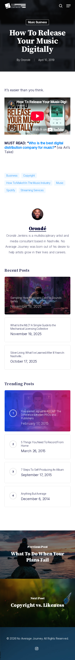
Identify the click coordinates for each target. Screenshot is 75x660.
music (59, 182)
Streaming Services (32, 190)
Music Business (37, 22)
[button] (68, 6)
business (12, 175)
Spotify (10, 190)
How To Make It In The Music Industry (28, 182)
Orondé (25, 59)
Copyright (29, 175)
